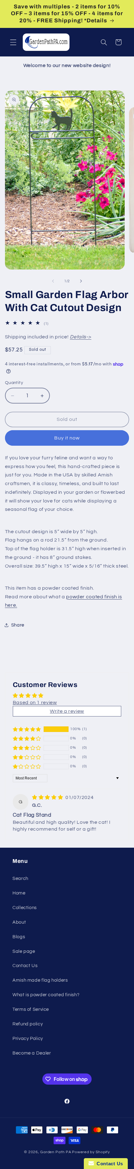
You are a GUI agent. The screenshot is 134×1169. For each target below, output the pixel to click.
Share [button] (17, 625)
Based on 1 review (35, 702)
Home (19, 893)
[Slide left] (53, 281)
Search (20, 878)
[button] (13, 42)
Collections (24, 907)
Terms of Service (30, 1009)
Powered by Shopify (91, 1152)
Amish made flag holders (40, 980)
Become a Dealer (31, 1053)
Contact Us (24, 965)
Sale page (23, 951)
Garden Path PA (55, 1152)
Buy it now (67, 437)
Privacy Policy (27, 1038)
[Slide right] (81, 281)
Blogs (18, 937)
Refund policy (27, 1024)
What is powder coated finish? (45, 995)
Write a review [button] (67, 711)
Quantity (14, 383)
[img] (48, 797)
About (19, 922)
